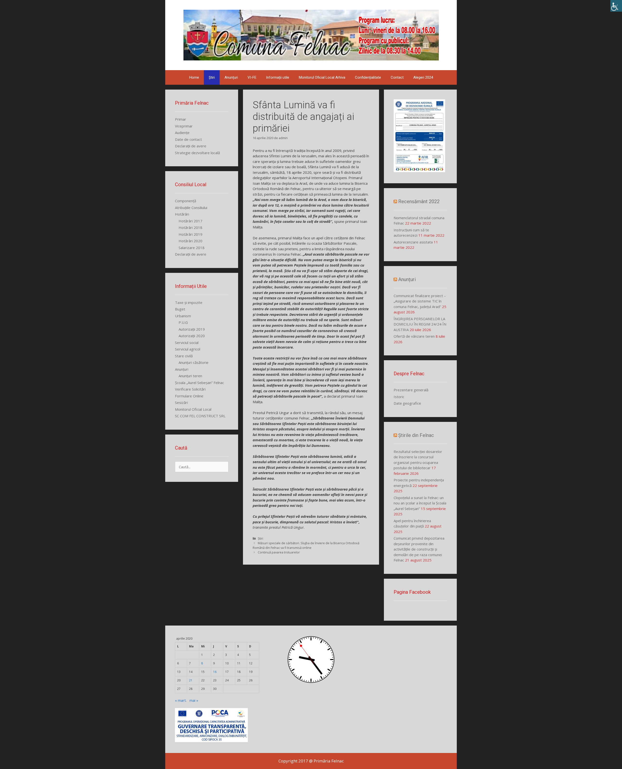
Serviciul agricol (187, 349)
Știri (212, 77)
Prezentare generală (411, 389)
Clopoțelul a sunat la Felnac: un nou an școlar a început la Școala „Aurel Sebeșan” (420, 503)
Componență (185, 200)
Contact (397, 77)
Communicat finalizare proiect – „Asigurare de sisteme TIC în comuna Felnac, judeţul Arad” (420, 301)
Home (194, 77)
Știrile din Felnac (416, 435)
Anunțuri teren (190, 375)
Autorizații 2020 (192, 335)
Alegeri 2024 (423, 77)
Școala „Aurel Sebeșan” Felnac (199, 382)
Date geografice (407, 403)
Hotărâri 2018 (190, 227)
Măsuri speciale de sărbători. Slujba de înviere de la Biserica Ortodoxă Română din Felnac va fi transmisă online (306, 545)
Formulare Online (189, 395)
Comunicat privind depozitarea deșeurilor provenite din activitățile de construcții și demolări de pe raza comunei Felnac (419, 549)
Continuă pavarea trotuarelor (279, 552)
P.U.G (183, 322)
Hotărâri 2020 (190, 240)
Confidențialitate (368, 77)
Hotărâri (182, 214)
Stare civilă (184, 355)
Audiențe (182, 132)
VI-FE (252, 77)
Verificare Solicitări (190, 389)
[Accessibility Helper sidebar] (616, 6)
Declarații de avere (190, 145)
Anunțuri (231, 77)
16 (214, 672)
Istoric (399, 396)
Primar (180, 119)
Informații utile (277, 77)
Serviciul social (187, 342)
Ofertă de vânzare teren (414, 336)
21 (190, 680)
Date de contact (188, 139)
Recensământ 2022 (419, 201)
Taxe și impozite (188, 302)
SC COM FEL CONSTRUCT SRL (200, 415)
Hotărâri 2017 (190, 220)
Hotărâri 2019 (190, 234)
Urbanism (183, 315)
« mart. (181, 700)
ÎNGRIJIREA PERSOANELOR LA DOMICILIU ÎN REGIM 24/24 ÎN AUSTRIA (420, 324)
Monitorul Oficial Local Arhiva (322, 77)
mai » (194, 700)
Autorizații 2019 (192, 329)
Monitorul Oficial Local (193, 409)
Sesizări (181, 402)
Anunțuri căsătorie (193, 362)
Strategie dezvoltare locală (197, 152)
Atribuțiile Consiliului (191, 207)
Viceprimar (184, 126)
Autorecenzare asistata (413, 242)
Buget (180, 309)
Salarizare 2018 (192, 247)
